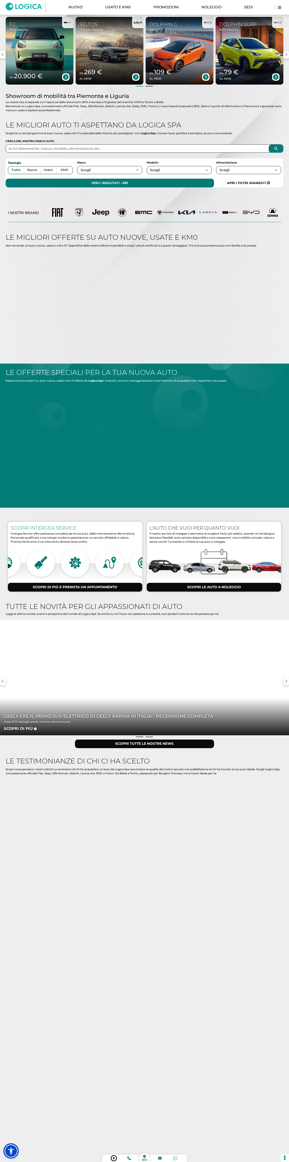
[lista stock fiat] (57, 213)
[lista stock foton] (165, 213)
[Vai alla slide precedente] (140, 361)
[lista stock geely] (229, 213)
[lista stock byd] (251, 213)
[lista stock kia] (186, 213)
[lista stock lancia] (208, 213)
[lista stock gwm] (272, 213)
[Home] (26, 7)
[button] (11, 1150)
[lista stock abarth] (79, 213)
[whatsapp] (175, 1158)
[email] (159, 1158)
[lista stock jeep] (100, 213)
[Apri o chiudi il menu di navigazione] (279, 7)
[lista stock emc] (143, 213)
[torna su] (113, 1158)
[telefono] (129, 1158)
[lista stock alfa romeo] (122, 213)
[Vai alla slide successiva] (149, 361)
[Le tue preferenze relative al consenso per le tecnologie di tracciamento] (284, 1157)
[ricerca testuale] (276, 149)
